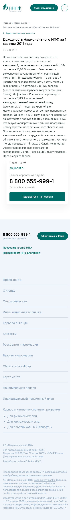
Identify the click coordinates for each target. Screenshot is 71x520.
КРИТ (38, 461)
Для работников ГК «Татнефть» (29, 427)
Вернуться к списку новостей (20, 33)
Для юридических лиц (23, 421)
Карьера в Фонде (15, 323)
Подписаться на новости (37, 196)
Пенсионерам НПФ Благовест (21, 252)
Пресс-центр (12, 280)
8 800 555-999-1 (31, 181)
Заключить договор (44, 8)
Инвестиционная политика (22, 312)
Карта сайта (11, 377)
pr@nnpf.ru (16, 168)
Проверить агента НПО (17, 247)
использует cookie (45, 479)
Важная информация (18, 355)
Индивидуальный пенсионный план (28, 398)
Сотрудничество (15, 301)
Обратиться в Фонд (52, 236)
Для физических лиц (22, 416)
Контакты (10, 334)
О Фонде (9, 290)
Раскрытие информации (20, 344)
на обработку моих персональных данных (27, 475)
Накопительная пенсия (19, 388)
